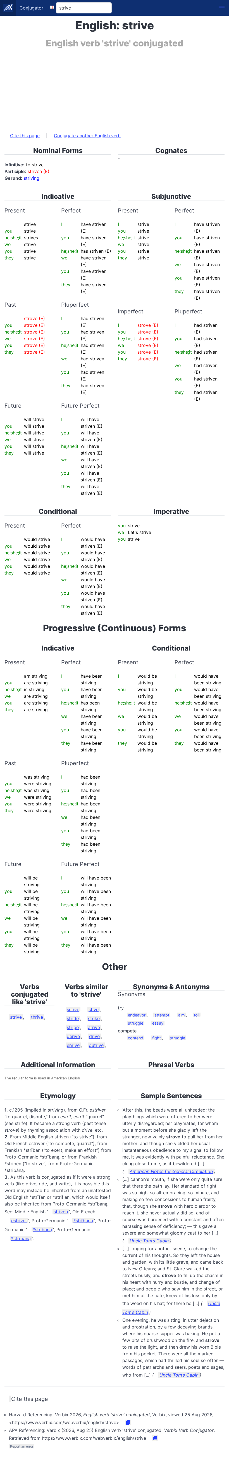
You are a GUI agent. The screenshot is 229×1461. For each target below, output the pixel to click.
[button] (221, 7)
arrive (94, 1027)
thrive (37, 1017)
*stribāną (42, 1229)
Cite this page (25, 135)
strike (94, 1018)
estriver (19, 1220)
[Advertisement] (114, 87)
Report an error (21, 1446)
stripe (73, 1027)
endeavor (136, 1015)
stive (94, 1009)
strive (16, 1017)
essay (157, 1023)
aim (181, 1015)
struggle (135, 1023)
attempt (161, 1015)
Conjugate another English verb (87, 135)
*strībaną (83, 1220)
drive (94, 1036)
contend (135, 1038)
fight (156, 1038)
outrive (96, 1045)
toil (196, 1015)
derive (73, 1036)
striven (61, 1211)
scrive (73, 1009)
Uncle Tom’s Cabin (149, 1240)
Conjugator (31, 8)
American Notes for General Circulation (171, 1171)
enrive (73, 1045)
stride (73, 1018)
